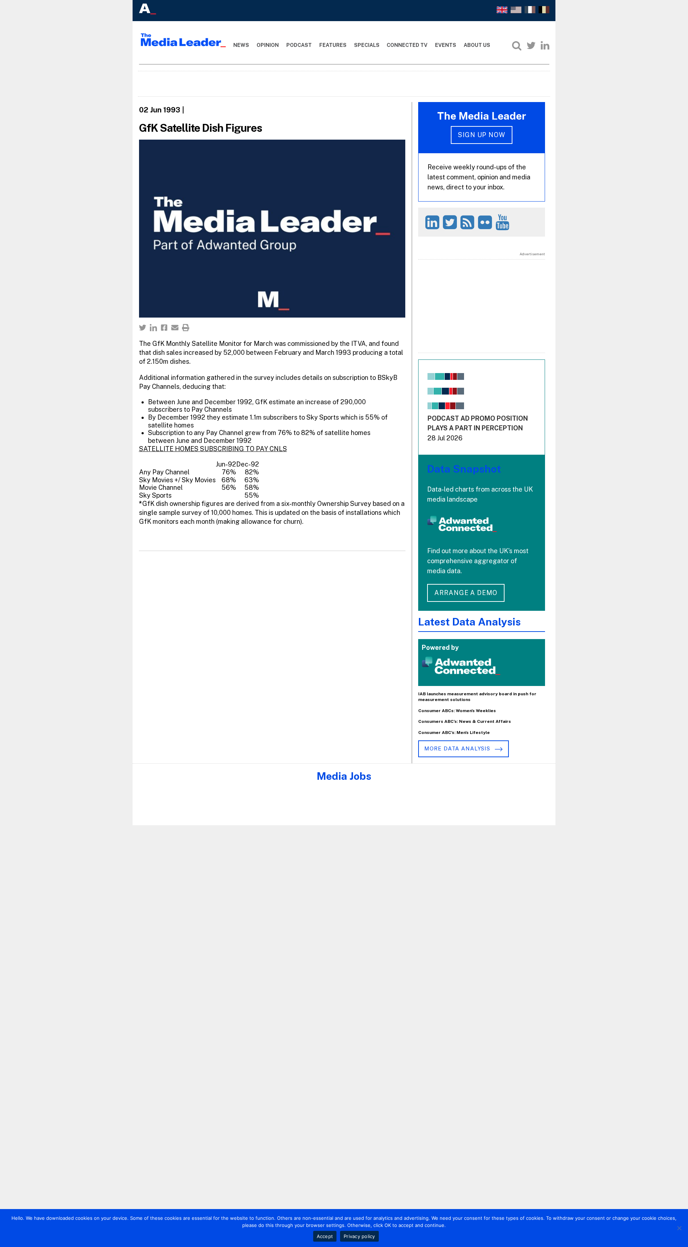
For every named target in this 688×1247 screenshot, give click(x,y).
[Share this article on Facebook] (164, 327)
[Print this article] (185, 327)
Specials (366, 45)
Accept (325, 1236)
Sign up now (481, 135)
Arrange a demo (465, 592)
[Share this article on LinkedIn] (153, 327)
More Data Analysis (458, 748)
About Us (477, 45)
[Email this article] (174, 327)
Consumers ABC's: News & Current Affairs (464, 721)
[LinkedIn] (545, 45)
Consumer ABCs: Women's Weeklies (457, 710)
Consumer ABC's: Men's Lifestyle (454, 732)
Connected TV (407, 45)
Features (333, 45)
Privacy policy (359, 1236)
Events (445, 45)
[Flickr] (486, 222)
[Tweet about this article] (142, 327)
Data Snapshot (464, 469)
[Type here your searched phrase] (516, 45)
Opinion (268, 45)
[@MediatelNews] (451, 222)
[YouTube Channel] (503, 222)
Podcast (299, 45)
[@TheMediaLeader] (531, 45)
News (241, 45)
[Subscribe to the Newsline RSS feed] (468, 222)
